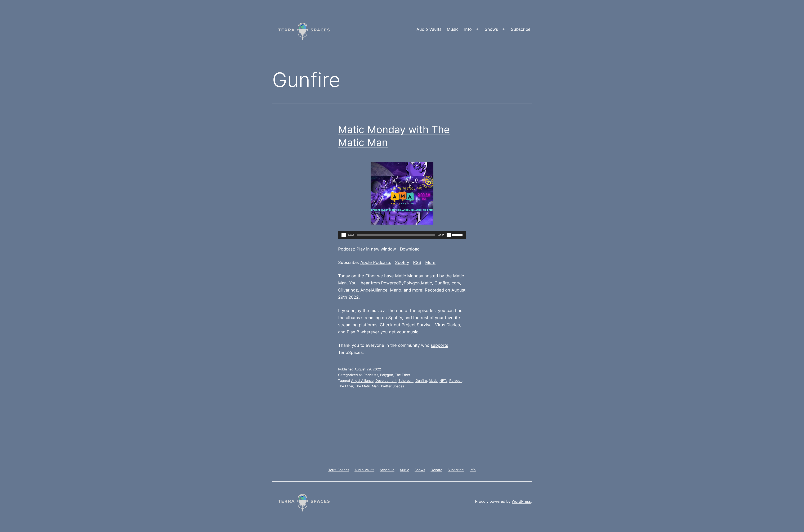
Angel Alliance (362, 380)
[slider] (458, 234)
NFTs (443, 380)
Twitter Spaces (392, 386)
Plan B (353, 331)
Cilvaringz (348, 290)
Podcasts (370, 375)
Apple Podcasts (375, 262)
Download (410, 249)
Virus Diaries (447, 324)
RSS (417, 262)
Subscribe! (521, 29)
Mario (395, 290)
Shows (491, 29)
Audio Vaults (428, 29)
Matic (433, 380)
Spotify (402, 262)
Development (386, 380)
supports (439, 345)
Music (453, 29)
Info (468, 29)
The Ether (402, 375)
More (430, 262)
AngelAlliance (374, 290)
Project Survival (417, 324)
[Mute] (449, 235)
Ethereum (406, 380)
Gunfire (441, 282)
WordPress (521, 501)
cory (456, 282)
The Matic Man (367, 386)
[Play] (343, 235)
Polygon (386, 375)
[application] (402, 235)
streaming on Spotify (381, 317)
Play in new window (376, 249)
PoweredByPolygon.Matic (406, 282)
